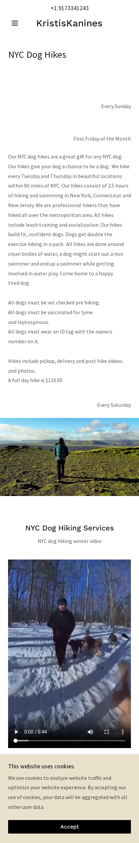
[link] (70, 23)
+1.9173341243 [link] (70, 8)
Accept (69, 827)
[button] (17, 23)
